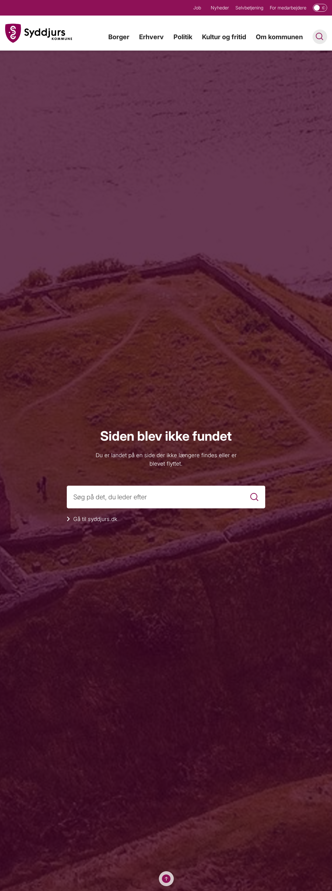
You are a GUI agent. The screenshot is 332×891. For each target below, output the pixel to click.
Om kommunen (279, 37)
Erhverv (151, 37)
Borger (118, 37)
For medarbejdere (288, 7)
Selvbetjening (249, 7)
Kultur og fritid (224, 37)
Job (197, 7)
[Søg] (254, 497)
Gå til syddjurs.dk (95, 519)
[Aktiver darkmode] (320, 8)
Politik (182, 37)
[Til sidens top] (166, 879)
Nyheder (220, 7)
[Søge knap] (320, 36)
